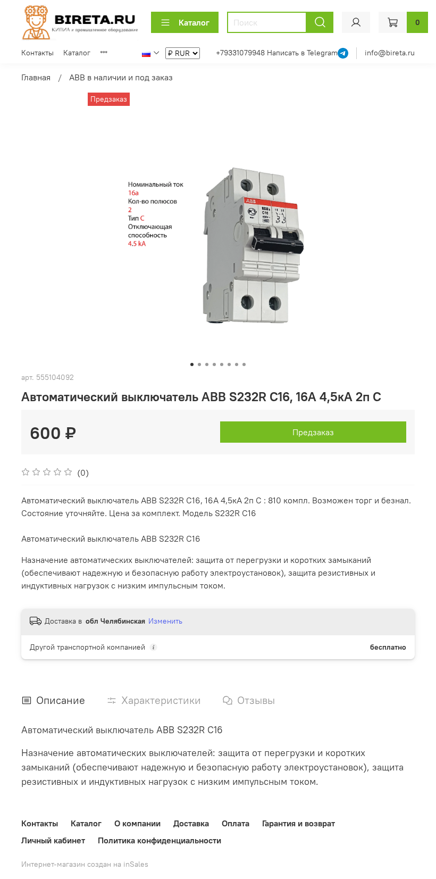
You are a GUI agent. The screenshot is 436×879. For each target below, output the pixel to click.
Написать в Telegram (302, 52)
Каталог (194, 22)
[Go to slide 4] (214, 364)
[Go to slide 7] (236, 364)
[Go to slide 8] (244, 364)
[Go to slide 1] (192, 364)
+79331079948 (241, 52)
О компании (137, 823)
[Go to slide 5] (221, 364)
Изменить (165, 621)
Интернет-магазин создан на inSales (84, 864)
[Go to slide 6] (229, 364)
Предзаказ (313, 432)
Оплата (235, 823)
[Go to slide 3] (206, 364)
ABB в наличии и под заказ (121, 77)
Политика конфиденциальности (159, 840)
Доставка (191, 823)
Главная (36, 77)
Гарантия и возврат (298, 823)
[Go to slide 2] (199, 364)
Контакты (37, 52)
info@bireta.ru (390, 52)
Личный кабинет (53, 840)
